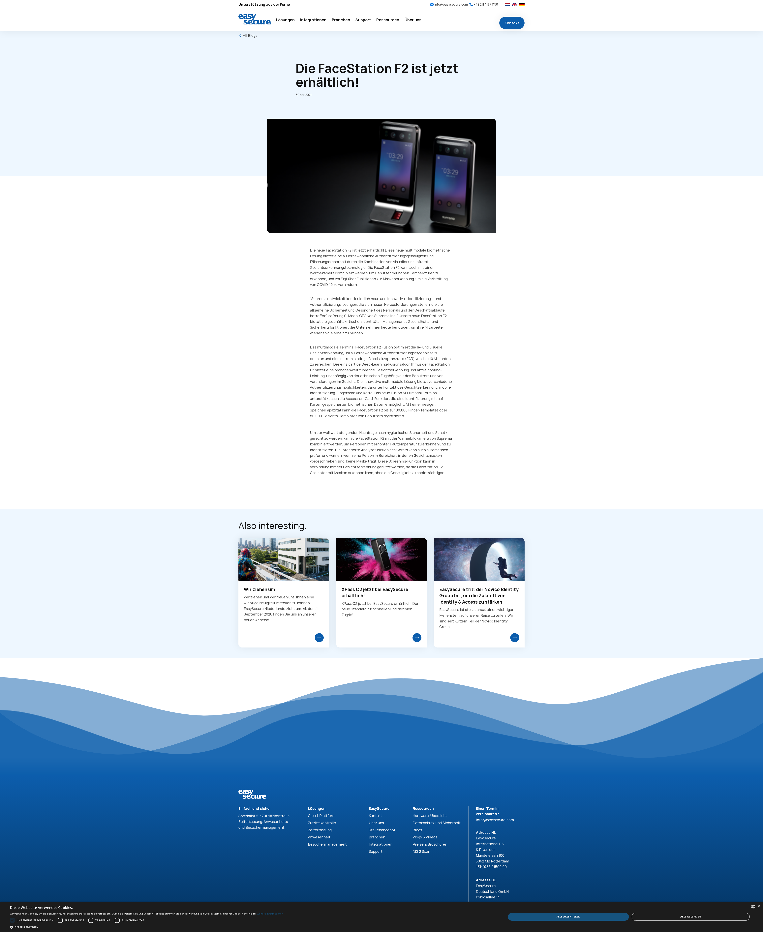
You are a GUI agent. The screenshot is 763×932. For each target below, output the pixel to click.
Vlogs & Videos (425, 837)
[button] (285, 20)
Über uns (376, 822)
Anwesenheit (319, 837)
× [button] (758, 906)
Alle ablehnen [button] (690, 916)
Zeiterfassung (320, 829)
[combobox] (753, 907)
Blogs (417, 829)
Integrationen (380, 844)
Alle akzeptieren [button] (568, 916)
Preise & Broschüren (430, 844)
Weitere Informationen (270, 913)
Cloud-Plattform (321, 815)
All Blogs (250, 35)
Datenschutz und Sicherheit (437, 822)
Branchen (377, 837)
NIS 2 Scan (421, 851)
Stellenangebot (382, 829)
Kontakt (512, 22)
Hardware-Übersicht (430, 815)
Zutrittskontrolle (322, 822)
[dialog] (381, 917)
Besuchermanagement (327, 844)
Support (375, 851)
